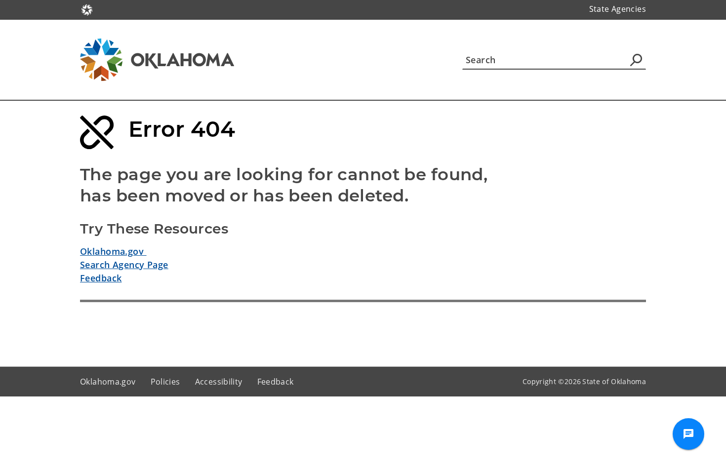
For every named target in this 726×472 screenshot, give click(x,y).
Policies (165, 381)
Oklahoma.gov (113, 251)
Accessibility (218, 381)
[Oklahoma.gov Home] (87, 9)
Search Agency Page (124, 265)
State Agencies (617, 8)
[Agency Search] (636, 60)
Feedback (100, 278)
